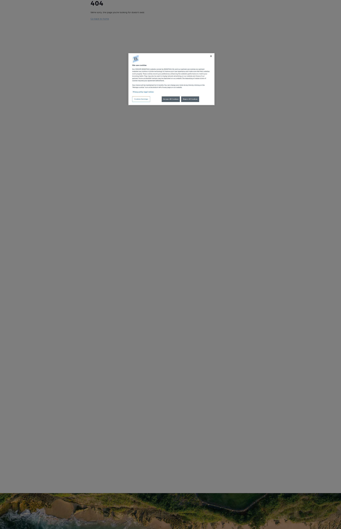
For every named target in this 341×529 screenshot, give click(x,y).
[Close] (211, 56)
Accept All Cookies (170, 99)
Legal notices (149, 92)
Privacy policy (138, 92)
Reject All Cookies (190, 99)
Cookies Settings (141, 99)
